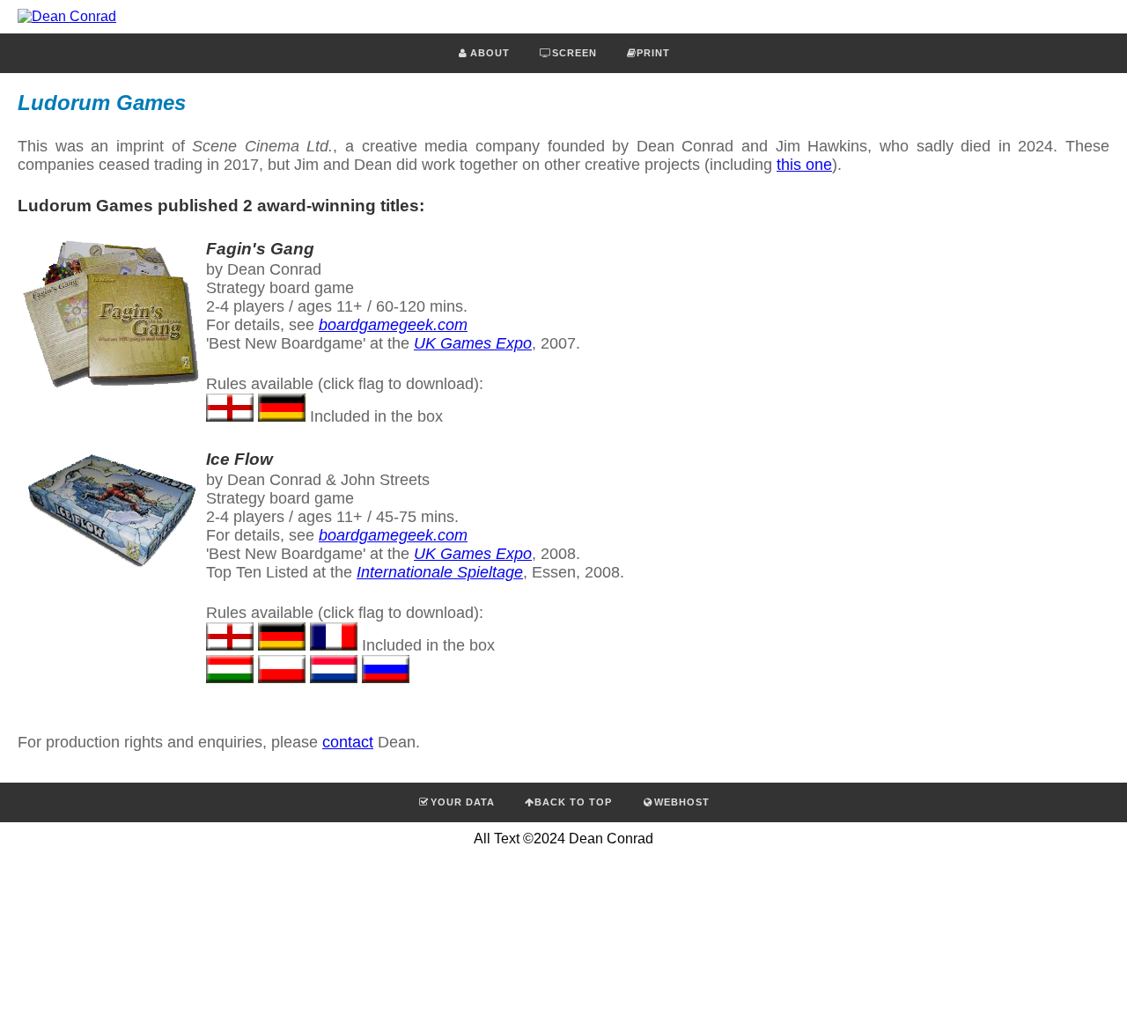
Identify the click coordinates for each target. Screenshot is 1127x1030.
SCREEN (574, 53)
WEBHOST (682, 802)
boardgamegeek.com (393, 325)
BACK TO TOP (573, 802)
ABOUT (490, 53)
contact (347, 742)
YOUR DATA (463, 802)
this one (804, 164)
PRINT (653, 53)
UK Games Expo (473, 343)
